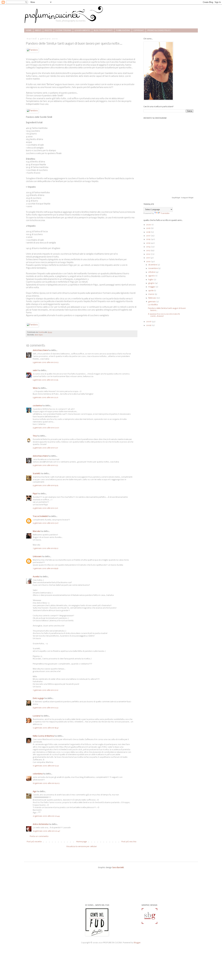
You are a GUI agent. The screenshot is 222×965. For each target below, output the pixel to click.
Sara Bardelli (118, 868)
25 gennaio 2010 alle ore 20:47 (46, 831)
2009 (149, 322)
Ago (34, 792)
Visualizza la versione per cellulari (81, 847)
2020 (148, 225)
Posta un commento (39, 836)
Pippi (35, 494)
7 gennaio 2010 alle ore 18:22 (45, 548)
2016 (148, 239)
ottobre (152, 272)
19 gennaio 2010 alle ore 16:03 (46, 783)
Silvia (35, 388)
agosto (151, 276)
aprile (151, 291)
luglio (151, 280)
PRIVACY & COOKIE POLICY (159, 30)
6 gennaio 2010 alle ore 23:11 (45, 508)
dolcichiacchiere (40, 350)
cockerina (37, 406)
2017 (148, 236)
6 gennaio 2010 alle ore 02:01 (46, 428)
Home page (81, 842)
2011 (148, 258)
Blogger (137, 943)
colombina (38, 774)
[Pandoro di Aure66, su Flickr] (32, 50)
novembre (153, 268)
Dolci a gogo (38, 698)
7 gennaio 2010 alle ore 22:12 (45, 690)
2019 (148, 228)
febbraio (152, 298)
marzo (151, 294)
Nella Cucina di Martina (43, 736)
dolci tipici (39, 335)
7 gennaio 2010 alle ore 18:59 (45, 569)
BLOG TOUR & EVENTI (103, 30)
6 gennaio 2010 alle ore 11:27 (45, 448)
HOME (28, 30)
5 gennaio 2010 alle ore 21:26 (45, 380)
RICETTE (48, 30)
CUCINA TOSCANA (63, 30)
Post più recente (34, 842)
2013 (148, 251)
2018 (148, 232)
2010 (148, 262)
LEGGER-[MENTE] (82, 30)
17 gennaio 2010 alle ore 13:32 (46, 766)
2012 (148, 254)
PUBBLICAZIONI (123, 30)
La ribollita (153, 305)
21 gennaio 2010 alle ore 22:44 (46, 816)
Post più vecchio (128, 842)
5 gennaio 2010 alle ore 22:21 (45, 398)
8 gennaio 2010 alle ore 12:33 (45, 708)
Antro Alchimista (40, 824)
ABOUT (38, 30)
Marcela (36, 531)
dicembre (152, 265)
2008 (148, 325)
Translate (165, 213)
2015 (148, 243)
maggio (152, 287)
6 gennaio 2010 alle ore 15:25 (45, 486)
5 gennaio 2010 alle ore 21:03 (45, 362)
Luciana (36, 716)
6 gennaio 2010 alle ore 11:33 (45, 465)
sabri (35, 370)
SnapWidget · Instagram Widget (182, 198)
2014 (148, 247)
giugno (151, 283)
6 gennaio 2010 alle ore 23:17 (45, 523)
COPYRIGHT (139, 30)
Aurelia (36, 577)
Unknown (37, 557)
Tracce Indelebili (40, 516)
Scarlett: (36, 474)
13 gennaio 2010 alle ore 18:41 (46, 728)
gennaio (152, 302)
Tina (35, 436)
